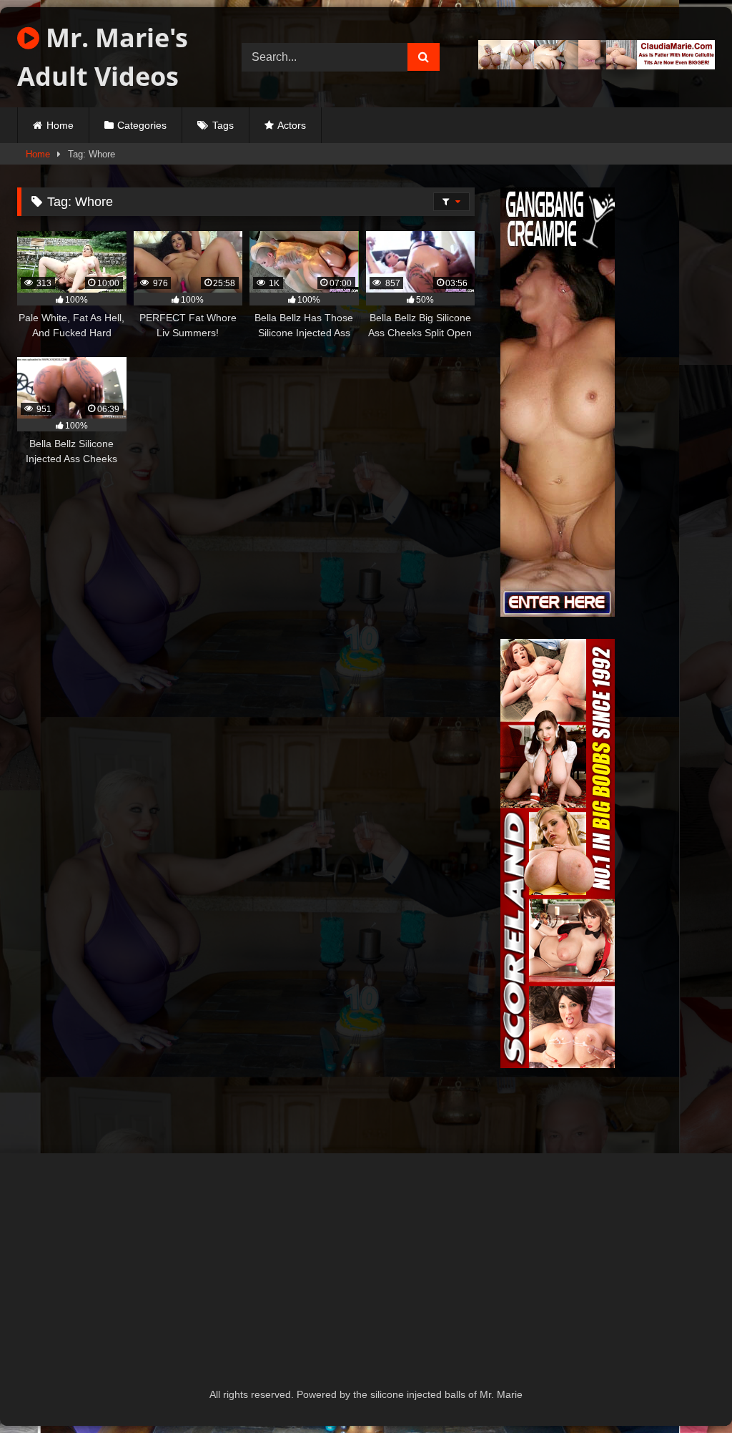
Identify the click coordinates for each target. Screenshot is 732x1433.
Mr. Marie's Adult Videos (102, 57)
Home (60, 125)
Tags (223, 125)
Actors (291, 125)
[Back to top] (687, 1390)
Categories (142, 125)
